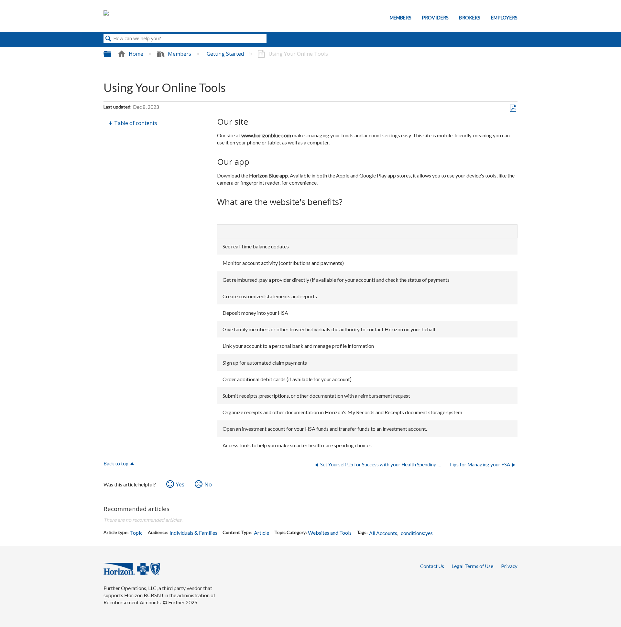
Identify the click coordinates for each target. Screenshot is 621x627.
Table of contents (135, 123)
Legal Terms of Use (472, 566)
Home (136, 53)
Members (400, 17)
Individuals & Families (193, 533)
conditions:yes (417, 533)
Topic (136, 533)
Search (108, 39)
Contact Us (432, 566)
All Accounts (383, 533)
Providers (435, 17)
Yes (180, 484)
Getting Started (226, 53)
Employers (504, 17)
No (208, 484)
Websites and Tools (330, 533)
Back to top (116, 463)
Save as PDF (512, 108)
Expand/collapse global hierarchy (111, 54)
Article (261, 533)
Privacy (509, 566)
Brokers (469, 17)
